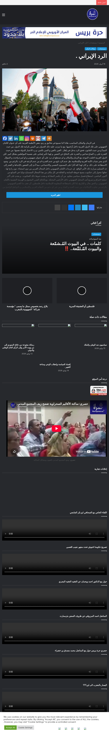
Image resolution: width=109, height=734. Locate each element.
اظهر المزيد (55, 195)
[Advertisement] (54, 491)
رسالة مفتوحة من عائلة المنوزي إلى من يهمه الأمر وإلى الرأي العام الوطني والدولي (18, 347)
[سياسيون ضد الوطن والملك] (91, 333)
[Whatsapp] (21, 138)
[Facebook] (4, 138)
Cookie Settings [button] (25, 727)
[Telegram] (43, 138)
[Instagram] (27, 138)
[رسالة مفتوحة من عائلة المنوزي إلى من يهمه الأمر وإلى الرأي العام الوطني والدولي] (18, 333)
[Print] (32, 138)
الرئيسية (101, 43)
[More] (49, 138)
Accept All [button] (10, 727)
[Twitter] (10, 138)
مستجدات (93, 43)
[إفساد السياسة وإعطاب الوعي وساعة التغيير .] (54, 343)
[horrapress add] (54, 32)
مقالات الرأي (90, 49)
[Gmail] (38, 138)
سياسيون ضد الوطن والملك (95, 345)
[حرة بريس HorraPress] (91, 14)
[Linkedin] (15, 138)
